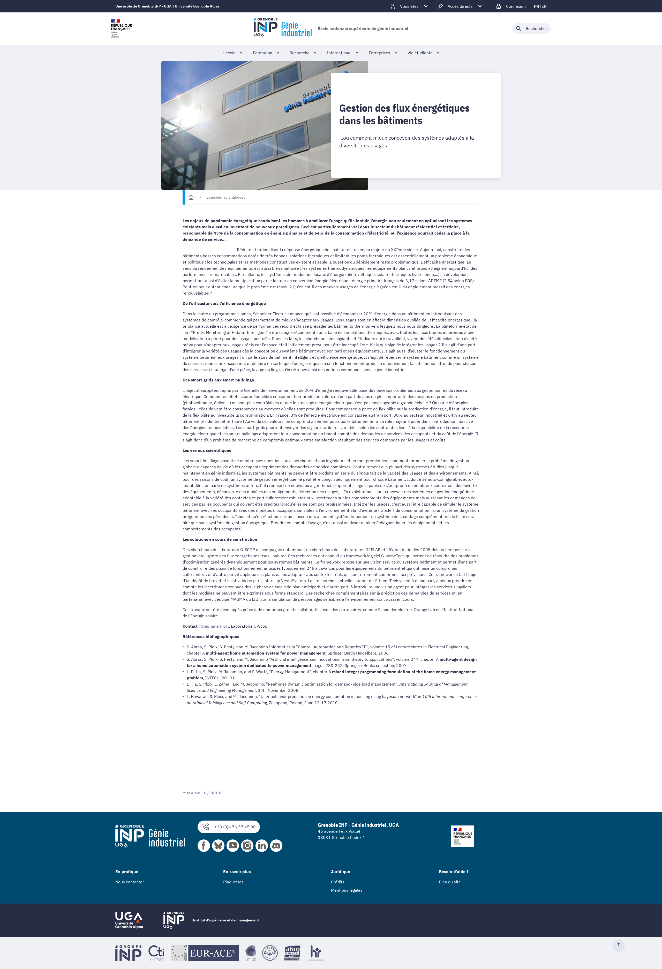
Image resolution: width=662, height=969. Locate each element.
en (544, 6)
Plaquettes (233, 881)
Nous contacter (129, 881)
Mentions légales (347, 890)
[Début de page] (620, 945)
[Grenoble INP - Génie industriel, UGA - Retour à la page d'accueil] (282, 28)
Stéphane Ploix (215, 626)
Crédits (337, 881)
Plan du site (450, 881)
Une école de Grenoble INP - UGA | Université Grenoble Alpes (167, 6)
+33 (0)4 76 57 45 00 (235, 826)
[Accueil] (191, 197)
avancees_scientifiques (226, 197)
